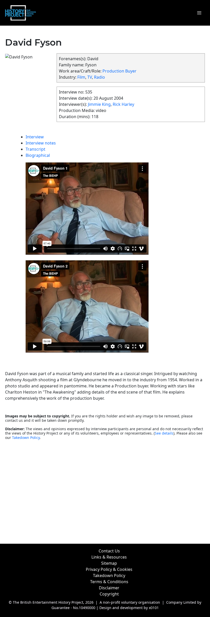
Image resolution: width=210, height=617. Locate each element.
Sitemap (109, 563)
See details (164, 433)
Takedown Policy (26, 437)
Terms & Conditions (109, 581)
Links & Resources (109, 557)
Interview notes (41, 143)
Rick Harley (123, 104)
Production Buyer (119, 71)
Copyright (109, 594)
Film (81, 77)
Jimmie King (99, 104)
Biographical (38, 155)
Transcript (35, 149)
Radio (99, 77)
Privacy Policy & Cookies (109, 569)
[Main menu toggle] (199, 12)
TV (89, 77)
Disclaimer (109, 588)
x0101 (154, 607)
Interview (35, 137)
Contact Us (109, 551)
